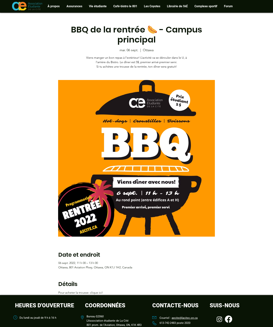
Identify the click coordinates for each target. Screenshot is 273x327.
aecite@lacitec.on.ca (185, 318)
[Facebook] (228, 319)
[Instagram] (219, 319)
